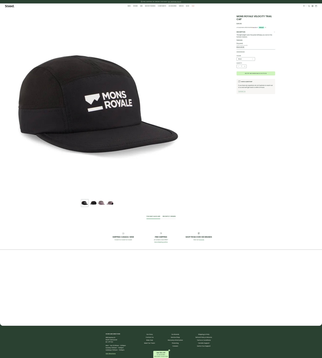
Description (241, 32)
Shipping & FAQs (203, 334)
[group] (161, 1)
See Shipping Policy (174, 1)
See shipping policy (161, 242)
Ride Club (149, 340)
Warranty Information (175, 340)
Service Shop (175, 337)
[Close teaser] (169, 350)
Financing (175, 343)
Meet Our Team (149, 343)
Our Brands (175, 334)
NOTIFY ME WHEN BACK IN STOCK (256, 73)
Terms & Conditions (204, 340)
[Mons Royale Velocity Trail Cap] (85, 203)
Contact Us (241, 91)
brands (201, 240)
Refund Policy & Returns (204, 337)
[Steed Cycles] (9, 6)
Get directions (111, 354)
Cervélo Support (203, 343)
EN (304, 6)
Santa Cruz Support (204, 346)
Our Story (149, 334)
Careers (175, 346)
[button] (150, 5)
